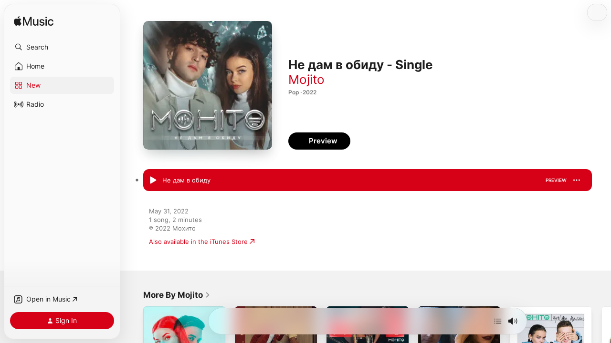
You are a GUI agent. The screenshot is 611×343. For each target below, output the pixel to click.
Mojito (306, 79)
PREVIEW (556, 180)
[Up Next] (498, 321)
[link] (177, 295)
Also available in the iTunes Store (198, 241)
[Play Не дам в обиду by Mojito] (152, 180)
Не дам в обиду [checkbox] (186, 180)
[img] (33, 21)
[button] (62, 47)
